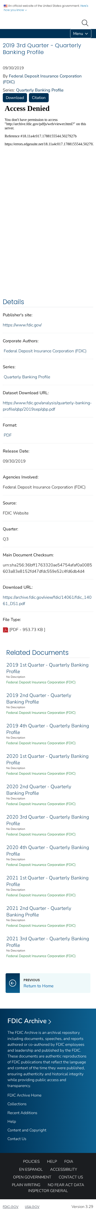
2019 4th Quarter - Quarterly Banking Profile (47, 729)
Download (15, 97)
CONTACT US (71, 1177)
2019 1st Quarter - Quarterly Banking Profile (47, 668)
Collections (17, 1104)
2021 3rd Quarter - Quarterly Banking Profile (47, 941)
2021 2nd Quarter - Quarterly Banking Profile (38, 911)
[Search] (86, 22)
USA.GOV (32, 1206)
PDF (8, 435)
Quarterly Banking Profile (40, 90)
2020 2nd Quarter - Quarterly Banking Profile (38, 789)
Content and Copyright (26, 1130)
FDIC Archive (27, 1021)
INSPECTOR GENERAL (48, 1190)
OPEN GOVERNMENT (32, 1177)
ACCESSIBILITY (63, 1169)
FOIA (68, 1161)
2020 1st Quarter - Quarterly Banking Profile (47, 759)
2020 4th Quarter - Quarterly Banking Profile (47, 850)
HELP (52, 1161)
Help (11, 1121)
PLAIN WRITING (26, 1185)
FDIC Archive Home (24, 1095)
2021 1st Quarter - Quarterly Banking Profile (47, 881)
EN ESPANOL (31, 1169)
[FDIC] (4, 33)
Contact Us (16, 1138)
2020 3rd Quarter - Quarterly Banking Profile (47, 820)
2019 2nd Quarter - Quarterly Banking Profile (38, 698)
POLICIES (31, 1161)
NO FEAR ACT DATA (66, 1185)
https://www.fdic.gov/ (22, 325)
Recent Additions (22, 1113)
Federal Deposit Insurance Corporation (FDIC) (45, 351)
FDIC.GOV (10, 1206)
